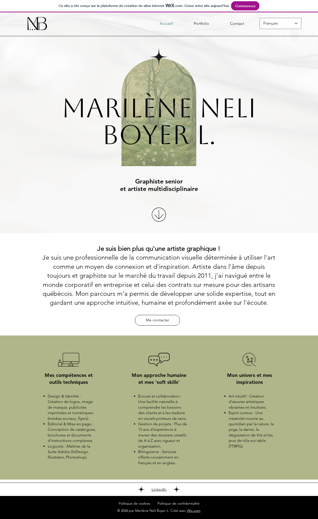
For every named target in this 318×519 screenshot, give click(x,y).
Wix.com (193, 510)
